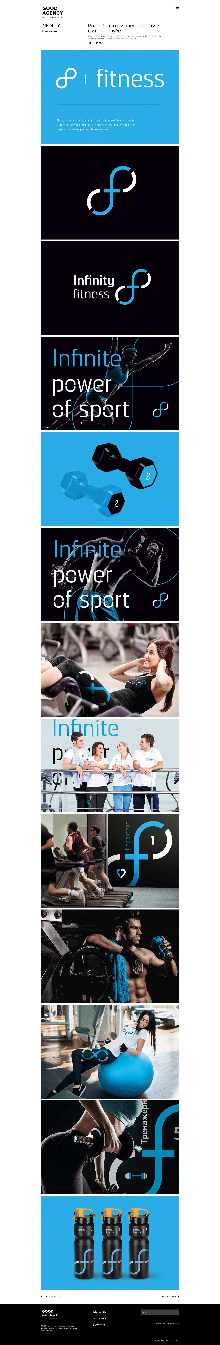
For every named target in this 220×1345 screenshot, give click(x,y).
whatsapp (101, 1324)
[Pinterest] (93, 42)
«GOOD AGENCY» (172, 1341)
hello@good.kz (99, 1312)
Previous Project (53, 1296)
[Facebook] (89, 42)
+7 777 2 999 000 (100, 1318)
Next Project (169, 1296)
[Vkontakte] (100, 42)
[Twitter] (96, 42)
